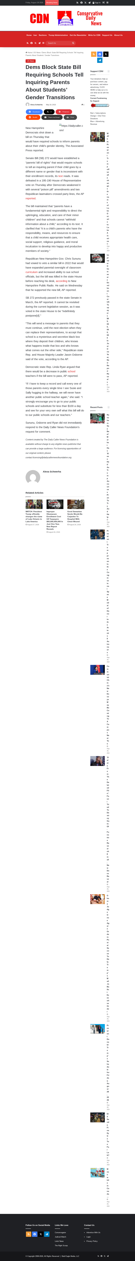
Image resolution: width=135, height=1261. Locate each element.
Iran (35, 35)
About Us (118, 35)
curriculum (32, 272)
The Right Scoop (61, 1246)
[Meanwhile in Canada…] (97, 1173)
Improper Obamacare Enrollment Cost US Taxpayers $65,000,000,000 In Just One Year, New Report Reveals (108, 318)
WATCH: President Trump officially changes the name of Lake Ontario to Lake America (34, 516)
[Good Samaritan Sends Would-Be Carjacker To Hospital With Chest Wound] (75, 504)
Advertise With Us (93, 1233)
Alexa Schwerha (36, 105)
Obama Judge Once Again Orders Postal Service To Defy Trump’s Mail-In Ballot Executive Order (108, 953)
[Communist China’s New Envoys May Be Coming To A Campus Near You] (97, 670)
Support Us (107, 35)
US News (37, 53)
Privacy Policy (92, 1241)
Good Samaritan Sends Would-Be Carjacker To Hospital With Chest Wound (74, 516)
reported (30, 198)
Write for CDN (94, 35)
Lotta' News (59, 1241)
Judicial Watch (60, 1237)
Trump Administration (58, 35)
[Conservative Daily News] (67, 18)
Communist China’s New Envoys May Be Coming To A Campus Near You (108, 705)
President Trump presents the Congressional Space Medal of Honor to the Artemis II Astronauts (108, 591)
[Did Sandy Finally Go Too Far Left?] (97, 1117)
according (61, 281)
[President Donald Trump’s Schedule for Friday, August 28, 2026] (97, 1029)
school (71, 371)
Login (88, 1237)
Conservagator (60, 1233)
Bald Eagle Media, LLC (70, 1256)
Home (29, 35)
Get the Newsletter (78, 35)
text (60, 176)
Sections (43, 35)
